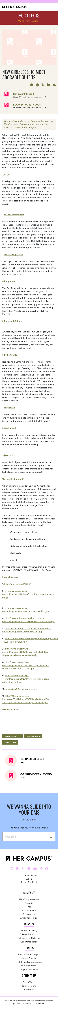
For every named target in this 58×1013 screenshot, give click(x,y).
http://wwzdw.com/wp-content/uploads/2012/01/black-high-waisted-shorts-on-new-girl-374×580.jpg (25, 665)
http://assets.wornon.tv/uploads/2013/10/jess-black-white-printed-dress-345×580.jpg (26, 630)
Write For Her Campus (29, 954)
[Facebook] (31, 85)
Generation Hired (29, 941)
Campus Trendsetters (29, 969)
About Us (29, 902)
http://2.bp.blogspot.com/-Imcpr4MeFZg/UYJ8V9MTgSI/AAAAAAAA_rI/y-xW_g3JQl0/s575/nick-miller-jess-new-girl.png (25, 699)
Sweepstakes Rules (29, 917)
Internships (29, 989)
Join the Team (29, 985)
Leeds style (10, 742)
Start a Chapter (29, 958)
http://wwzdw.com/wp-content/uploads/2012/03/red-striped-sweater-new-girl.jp (29, 594)
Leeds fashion (33, 736)
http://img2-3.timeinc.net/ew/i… (21, 688)
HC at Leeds (29, 15)
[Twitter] (43, 85)
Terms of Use (29, 913)
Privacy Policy (29, 910)
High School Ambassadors (29, 961)
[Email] (54, 85)
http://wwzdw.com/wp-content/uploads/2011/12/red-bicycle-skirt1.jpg (25, 609)
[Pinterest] (37, 85)
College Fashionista (29, 934)
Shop (29, 906)
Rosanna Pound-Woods (27, 104)
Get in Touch (29, 982)
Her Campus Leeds (23, 93)
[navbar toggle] (54, 7)
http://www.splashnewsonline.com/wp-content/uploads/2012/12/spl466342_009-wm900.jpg (28, 620)
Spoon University (29, 930)
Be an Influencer (29, 965)
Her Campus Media (29, 899)
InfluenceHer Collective (29, 937)
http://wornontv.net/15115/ (17, 583)
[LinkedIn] (48, 85)
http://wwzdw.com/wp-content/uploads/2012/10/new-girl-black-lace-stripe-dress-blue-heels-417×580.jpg (25, 652)
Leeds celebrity (12, 736)
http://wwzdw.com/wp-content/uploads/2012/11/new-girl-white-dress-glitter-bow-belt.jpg (26, 678)
